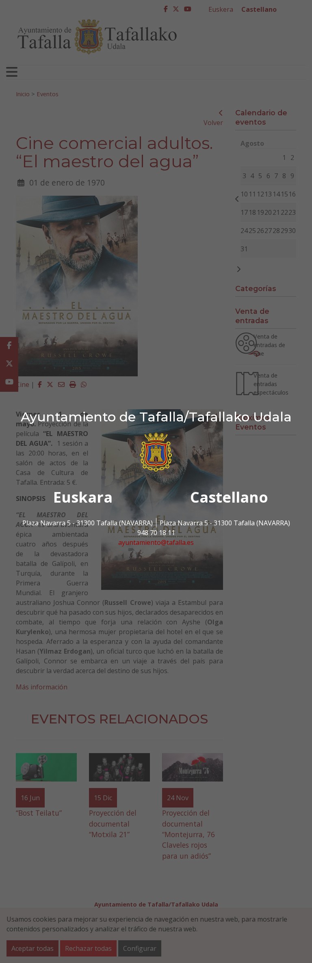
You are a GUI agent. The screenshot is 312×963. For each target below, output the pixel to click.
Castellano (229, 497)
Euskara (83, 497)
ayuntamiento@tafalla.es (156, 542)
